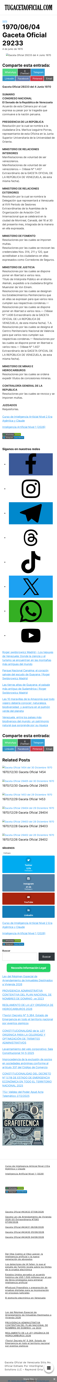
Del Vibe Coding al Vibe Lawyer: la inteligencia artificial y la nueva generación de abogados (24, 1256)
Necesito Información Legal (28, 967)
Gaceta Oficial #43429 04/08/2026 (24, 1237)
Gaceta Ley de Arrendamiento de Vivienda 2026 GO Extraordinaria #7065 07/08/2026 (28, 1219)
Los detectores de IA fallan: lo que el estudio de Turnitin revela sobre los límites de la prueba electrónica (28, 1267)
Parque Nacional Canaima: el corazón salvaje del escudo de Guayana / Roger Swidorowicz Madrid (26, 674)
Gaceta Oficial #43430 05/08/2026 (24, 1232)
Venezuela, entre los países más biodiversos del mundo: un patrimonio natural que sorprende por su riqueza (25, 721)
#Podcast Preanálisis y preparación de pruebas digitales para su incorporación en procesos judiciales (27, 1290)
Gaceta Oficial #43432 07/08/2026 (24, 1211)
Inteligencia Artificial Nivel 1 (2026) (23, 427)
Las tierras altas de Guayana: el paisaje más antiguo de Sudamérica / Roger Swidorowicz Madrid (26, 688)
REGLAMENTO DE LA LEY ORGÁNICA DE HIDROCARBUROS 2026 (27, 1334)
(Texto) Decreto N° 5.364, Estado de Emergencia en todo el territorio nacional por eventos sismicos (27, 1019)
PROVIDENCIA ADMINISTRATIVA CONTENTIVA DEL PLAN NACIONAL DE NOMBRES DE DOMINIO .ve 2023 (27, 994)
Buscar (6, 950)
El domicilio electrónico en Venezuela (25, 1298)
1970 (4, 21)
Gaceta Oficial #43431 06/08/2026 (24, 1227)
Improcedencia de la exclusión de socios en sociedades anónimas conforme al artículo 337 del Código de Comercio (27, 1063)
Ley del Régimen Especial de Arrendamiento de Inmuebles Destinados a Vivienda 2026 (27, 980)
